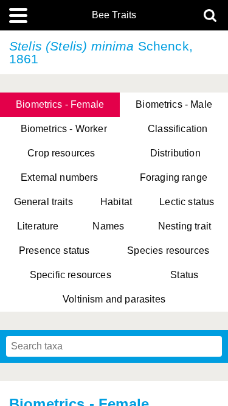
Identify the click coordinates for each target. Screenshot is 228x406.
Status (184, 275)
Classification (177, 129)
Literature (38, 226)
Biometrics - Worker (64, 129)
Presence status (54, 250)
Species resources (168, 250)
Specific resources (70, 275)
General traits (43, 202)
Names (108, 226)
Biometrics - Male (174, 104)
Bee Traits (114, 15)
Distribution (175, 153)
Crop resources (61, 153)
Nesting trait (184, 226)
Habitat (116, 202)
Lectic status (186, 202)
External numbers (59, 177)
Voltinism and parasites (114, 299)
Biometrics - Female (60, 104)
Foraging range (173, 177)
